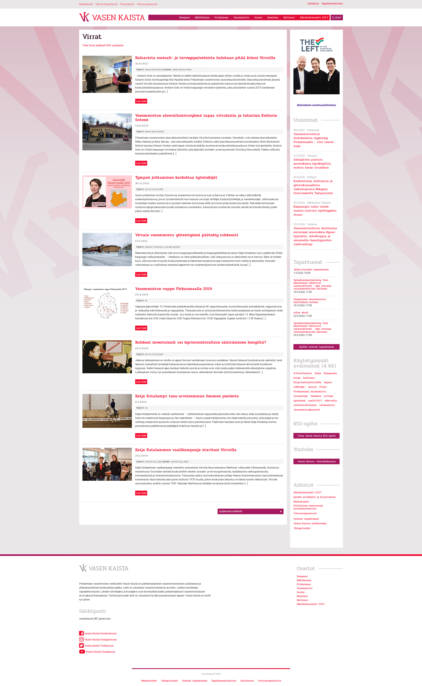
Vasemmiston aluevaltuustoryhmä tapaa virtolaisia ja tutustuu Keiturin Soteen (206, 117)
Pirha (322, 386)
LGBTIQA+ (299, 386)
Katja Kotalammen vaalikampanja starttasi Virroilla (186, 450)
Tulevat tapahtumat (106, 4)
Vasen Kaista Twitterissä (98, 645)
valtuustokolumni (305, 405)
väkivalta (330, 400)
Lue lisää (141, 101)
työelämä (299, 400)
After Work (300, 312)
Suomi (258, 17)
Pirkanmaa (221, 17)
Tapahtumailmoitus (332, 3)
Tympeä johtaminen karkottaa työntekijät (176, 177)
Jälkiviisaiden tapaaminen (311, 269)
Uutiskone (313, 3)
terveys (328, 396)
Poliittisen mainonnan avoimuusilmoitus (308, 507)
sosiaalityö (300, 396)
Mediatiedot (86, 4)
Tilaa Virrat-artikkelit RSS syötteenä (102, 45)
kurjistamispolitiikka (307, 382)
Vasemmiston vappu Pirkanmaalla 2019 (173, 289)
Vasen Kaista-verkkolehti (310, 523)
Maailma (272, 17)
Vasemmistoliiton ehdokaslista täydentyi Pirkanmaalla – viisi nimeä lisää (313, 140)
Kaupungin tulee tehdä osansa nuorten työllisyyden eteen (314, 210)
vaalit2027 (315, 400)
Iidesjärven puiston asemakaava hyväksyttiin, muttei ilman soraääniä (312, 163)
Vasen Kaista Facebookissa (100, 633)
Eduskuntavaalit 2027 (314, 17)
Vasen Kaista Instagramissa (100, 639)
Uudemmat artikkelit (230, 511)
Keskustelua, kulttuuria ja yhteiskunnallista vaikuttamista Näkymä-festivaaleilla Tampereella (313, 187)
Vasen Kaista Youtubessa (100, 651)
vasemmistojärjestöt (306, 409)
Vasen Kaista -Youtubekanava (317, 461)
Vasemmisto (241, 17)
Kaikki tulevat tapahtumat (316, 347)
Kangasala (330, 373)
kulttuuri (309, 377)
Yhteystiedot (127, 4)
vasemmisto (327, 405)
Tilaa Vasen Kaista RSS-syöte (316, 436)
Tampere (184, 17)
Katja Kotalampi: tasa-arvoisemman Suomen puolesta (187, 396)
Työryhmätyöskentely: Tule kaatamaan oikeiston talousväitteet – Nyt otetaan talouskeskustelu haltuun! (312, 284)
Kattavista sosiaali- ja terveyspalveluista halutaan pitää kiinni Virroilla (205, 58)
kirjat (297, 377)
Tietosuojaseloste (147, 4)
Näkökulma (202, 17)
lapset (328, 382)
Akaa (318, 373)
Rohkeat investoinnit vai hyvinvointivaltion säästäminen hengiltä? (200, 342)
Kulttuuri (289, 17)
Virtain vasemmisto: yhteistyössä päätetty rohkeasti (186, 235)
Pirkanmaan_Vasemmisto (309, 391)
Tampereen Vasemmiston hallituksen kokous (309, 301)
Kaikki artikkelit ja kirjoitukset (314, 497)
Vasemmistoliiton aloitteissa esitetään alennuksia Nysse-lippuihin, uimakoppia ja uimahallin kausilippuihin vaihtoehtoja (315, 236)
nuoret (312, 386)
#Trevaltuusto (302, 373)
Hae (338, 17)
